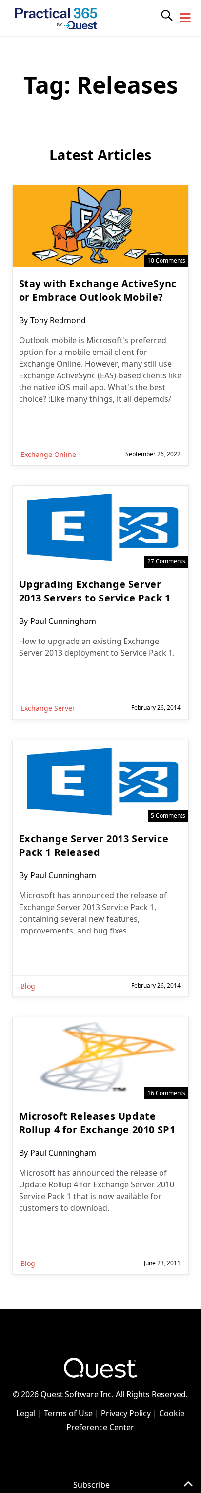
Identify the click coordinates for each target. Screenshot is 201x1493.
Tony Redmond (58, 320)
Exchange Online (48, 454)
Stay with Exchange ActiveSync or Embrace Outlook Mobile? (98, 290)
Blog (27, 986)
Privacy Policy (126, 1413)
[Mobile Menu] (185, 18)
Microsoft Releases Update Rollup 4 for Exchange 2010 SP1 (97, 1122)
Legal (26, 1413)
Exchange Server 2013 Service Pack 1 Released (94, 845)
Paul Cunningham (63, 621)
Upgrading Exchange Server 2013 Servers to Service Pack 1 (95, 591)
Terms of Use (68, 1413)
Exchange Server (47, 708)
